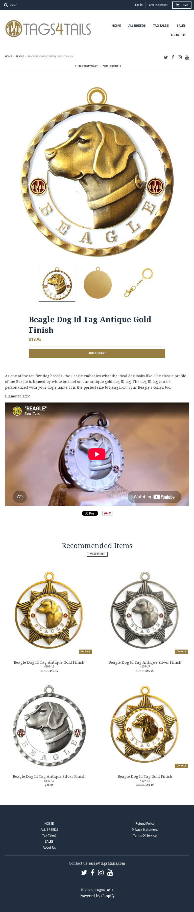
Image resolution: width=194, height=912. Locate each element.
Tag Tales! (161, 26)
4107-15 (49, 666)
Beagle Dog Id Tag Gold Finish (145, 776)
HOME (116, 26)
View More (97, 554)
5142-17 (49, 781)
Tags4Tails (104, 890)
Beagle (20, 56)
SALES (181, 26)
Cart (184, 5)
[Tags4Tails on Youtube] (187, 57)
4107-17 (145, 666)
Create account (158, 5)
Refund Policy (144, 824)
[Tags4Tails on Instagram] (180, 57)
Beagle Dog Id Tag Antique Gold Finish (49, 662)
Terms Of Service (145, 836)
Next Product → (112, 66)
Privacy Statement (145, 830)
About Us (178, 35)
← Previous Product (86, 66)
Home (8, 56)
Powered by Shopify (97, 895)
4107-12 (145, 781)
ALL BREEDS (137, 26)
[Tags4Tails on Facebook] (173, 57)
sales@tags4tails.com (106, 863)
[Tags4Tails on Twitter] (166, 57)
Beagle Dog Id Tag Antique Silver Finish (145, 662)
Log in (138, 5)
